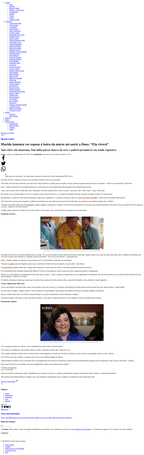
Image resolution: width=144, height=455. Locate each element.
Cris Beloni (13, 27)
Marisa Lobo (13, 76)
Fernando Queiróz (15, 57)
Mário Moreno (14, 74)
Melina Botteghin (15, 82)
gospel (7, 393)
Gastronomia (13, 124)
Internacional (13, 116)
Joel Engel (12, 65)
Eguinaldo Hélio (14, 63)
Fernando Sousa (14, 54)
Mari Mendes (13, 72)
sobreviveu (8, 267)
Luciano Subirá (14, 69)
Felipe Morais (13, 55)
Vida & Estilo (9, 122)
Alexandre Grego (15, 42)
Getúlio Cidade (14, 33)
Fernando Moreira (15, 59)
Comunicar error (10, 450)
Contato (7, 447)
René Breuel (13, 86)
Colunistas (8, 21)
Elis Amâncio (13, 101)
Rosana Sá (12, 103)
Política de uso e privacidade (14, 448)
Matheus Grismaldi (15, 78)
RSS (6, 452)
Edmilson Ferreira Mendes (18, 52)
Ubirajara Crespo (15, 110)
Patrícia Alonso (14, 84)
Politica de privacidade (82, 429)
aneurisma (29, 205)
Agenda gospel (14, 20)
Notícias (12, 6)
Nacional (12, 114)
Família (11, 14)
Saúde (11, 129)
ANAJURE (13, 99)
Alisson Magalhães (15, 44)
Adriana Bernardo (15, 23)
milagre (7, 401)
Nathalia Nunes (14, 37)
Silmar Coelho (14, 93)
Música (7, 112)
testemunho (9, 395)
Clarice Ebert (13, 25)
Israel (11, 4)
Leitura (11, 18)
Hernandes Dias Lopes (16, 35)
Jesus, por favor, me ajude (87, 198)
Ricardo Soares (14, 88)
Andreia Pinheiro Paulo (17, 40)
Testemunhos (13, 12)
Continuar (4, 433)
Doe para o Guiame (7, 133)
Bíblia (7, 120)
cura (6, 399)
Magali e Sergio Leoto (16, 71)
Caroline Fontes (14, 107)
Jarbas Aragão (14, 38)
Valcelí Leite (13, 95)
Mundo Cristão (14, 8)
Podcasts (8, 118)
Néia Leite (12, 80)
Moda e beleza (14, 125)
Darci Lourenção (15, 31)
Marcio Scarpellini (15, 108)
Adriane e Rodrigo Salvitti (18, 105)
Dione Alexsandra (15, 48)
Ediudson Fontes (14, 50)
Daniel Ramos (14, 29)
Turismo (12, 127)
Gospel (7, 2)
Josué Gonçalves (14, 67)
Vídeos (11, 16)
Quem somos (9, 445)
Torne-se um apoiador (8, 381)
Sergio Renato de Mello (17, 91)
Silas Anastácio (14, 97)
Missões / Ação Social (16, 10)
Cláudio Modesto (15, 46)
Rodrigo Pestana (14, 90)
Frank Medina (14, 61)
